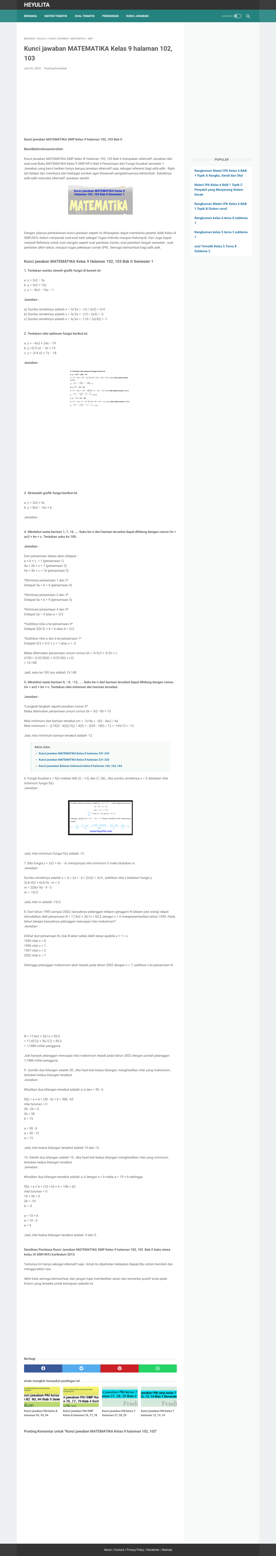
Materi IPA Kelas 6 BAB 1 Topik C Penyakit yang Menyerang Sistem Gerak (218, 189)
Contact (119, 1549)
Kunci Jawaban (137, 16)
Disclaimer (152, 1549)
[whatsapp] (158, 1368)
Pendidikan (110, 16)
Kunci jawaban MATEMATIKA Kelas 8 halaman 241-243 (74, 753)
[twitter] (81, 1368)
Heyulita (37, 4)
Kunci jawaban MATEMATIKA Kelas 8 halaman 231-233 (74, 759)
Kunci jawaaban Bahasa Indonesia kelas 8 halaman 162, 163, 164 (80, 766)
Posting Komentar (55, 68)
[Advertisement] (100, 104)
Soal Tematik (85, 16)
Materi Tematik (55, 16)
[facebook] (43, 1368)
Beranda (30, 16)
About (108, 1549)
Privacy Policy (135, 1549)
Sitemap (167, 1549)
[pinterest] (119, 1368)
